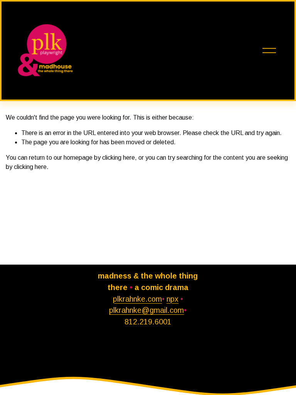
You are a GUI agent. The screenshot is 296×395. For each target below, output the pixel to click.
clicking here (118, 157)
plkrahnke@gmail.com (146, 310)
